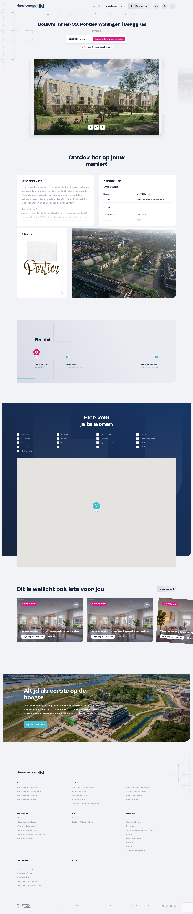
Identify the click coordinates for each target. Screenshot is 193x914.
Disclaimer (136, 906)
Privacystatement (116, 906)
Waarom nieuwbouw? (27, 826)
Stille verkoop (78, 800)
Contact (130, 846)
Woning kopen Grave (26, 800)
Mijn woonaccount (35, 724)
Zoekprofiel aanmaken (136, 791)
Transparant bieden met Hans (86, 804)
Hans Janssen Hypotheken (29, 885)
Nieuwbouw (60, 14)
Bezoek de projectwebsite (109, 39)
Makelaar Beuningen (26, 869)
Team (128, 818)
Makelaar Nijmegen (26, 865)
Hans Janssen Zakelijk (27, 881)
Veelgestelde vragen (136, 851)
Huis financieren (134, 795)
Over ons (130, 814)
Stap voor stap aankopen (138, 787)
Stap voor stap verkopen (83, 787)
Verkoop (76, 783)
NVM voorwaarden (95, 906)
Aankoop (130, 783)
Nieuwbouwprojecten (27, 822)
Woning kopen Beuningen (29, 791)
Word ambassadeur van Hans (139, 830)
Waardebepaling (79, 795)
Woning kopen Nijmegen (28, 787)
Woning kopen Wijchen (27, 795)
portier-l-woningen (80, 14)
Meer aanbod (167, 589)
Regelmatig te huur (81, 818)
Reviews (130, 826)
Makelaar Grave (24, 877)
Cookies (151, 906)
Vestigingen (22, 860)
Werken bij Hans (133, 822)
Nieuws (129, 834)
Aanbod (20, 783)
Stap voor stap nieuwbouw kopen (32, 818)
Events (129, 842)
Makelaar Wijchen (25, 873)
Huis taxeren (132, 800)
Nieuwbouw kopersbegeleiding (31, 834)
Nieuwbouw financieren (28, 830)
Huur (74, 814)
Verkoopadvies (79, 791)
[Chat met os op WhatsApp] (173, 6)
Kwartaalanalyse (133, 838)
